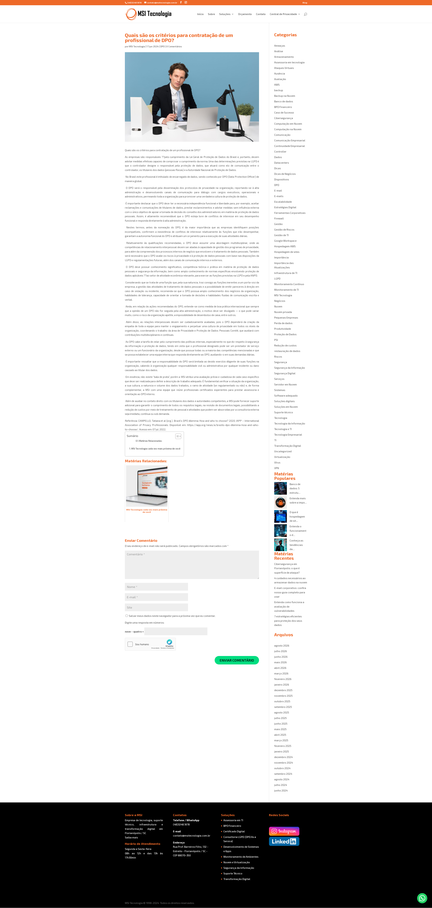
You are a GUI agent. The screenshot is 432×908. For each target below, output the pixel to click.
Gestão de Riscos (284, 229)
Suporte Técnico (232, 873)
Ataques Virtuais (284, 67)
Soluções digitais (284, 401)
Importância (281, 257)
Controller (280, 151)
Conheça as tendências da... (296, 545)
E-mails (278, 196)
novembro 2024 (283, 762)
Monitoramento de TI (286, 289)
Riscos (278, 356)
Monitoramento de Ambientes (240, 856)
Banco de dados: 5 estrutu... (295, 488)
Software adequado (286, 395)
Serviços (279, 378)
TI (275, 440)
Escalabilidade (283, 201)
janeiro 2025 (281, 751)
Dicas (277, 168)
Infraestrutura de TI (285, 272)
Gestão (278, 223)
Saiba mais (131, 837)
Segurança (280, 362)
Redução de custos (285, 345)
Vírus (277, 462)
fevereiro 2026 (282, 678)
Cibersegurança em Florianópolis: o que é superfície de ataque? (287, 568)
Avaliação (280, 79)
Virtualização (282, 456)
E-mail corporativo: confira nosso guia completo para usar (290, 592)
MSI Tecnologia (137, 46)
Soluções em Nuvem (286, 406)
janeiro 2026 (281, 684)
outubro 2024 (282, 768)
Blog (305, 3)
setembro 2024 (283, 773)
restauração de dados (287, 350)
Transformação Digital (287, 445)
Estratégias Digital (285, 207)
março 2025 (281, 740)
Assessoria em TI (233, 820)
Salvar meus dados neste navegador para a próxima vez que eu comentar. (172, 615)
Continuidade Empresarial (289, 145)
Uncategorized (283, 451)
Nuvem (278, 306)
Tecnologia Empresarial (288, 434)
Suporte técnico (283, 412)
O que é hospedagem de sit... (297, 516)
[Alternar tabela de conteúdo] (176, 436)
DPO (162, 46)
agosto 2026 (281, 645)
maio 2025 (280, 729)
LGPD (277, 278)
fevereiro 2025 (282, 745)
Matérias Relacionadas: (150, 440)
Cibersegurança (283, 118)
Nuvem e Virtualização (236, 862)
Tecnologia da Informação (289, 423)
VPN (276, 468)
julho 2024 (280, 784)
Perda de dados (283, 323)
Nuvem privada (283, 311)
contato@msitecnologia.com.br (191, 835)
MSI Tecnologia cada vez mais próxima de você (155, 448)
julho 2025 (280, 718)
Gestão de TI (281, 235)
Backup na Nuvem (284, 95)
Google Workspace (285, 240)
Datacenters (281, 162)
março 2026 (281, 673)
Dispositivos (281, 179)
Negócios (279, 300)
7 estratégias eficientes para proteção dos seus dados (288, 620)
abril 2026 (280, 667)
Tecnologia (280, 417)
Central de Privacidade (283, 14)
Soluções (225, 14)
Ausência (279, 73)
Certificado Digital (234, 831)
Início (200, 14)
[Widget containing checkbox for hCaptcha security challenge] (150, 644)
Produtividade (282, 328)
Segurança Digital (284, 373)
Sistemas (279, 390)
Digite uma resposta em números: (144, 622)
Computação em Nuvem (288, 123)
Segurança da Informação (289, 367)
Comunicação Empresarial (289, 140)
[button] (422, 898)
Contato (261, 14)
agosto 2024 (281, 779)
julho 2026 (280, 651)
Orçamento (245, 14)
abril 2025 (280, 734)
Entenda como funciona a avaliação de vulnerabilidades (289, 606)
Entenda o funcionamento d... (298, 530)
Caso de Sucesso (284, 112)
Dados (278, 157)
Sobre (211, 14)
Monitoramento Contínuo (289, 284)
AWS (277, 84)
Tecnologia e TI (283, 429)
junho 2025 (280, 723)
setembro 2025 (283, 706)
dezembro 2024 (283, 757)
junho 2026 (281, 656)
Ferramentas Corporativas (289, 212)
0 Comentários (174, 46)
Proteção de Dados (285, 334)
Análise (278, 51)
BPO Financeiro (283, 106)
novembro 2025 (283, 695)
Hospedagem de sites (286, 251)
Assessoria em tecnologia (289, 62)
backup (278, 90)
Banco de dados (283, 101)
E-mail (278, 190)
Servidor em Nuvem (285, 384)
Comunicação (282, 134)
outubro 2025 (282, 701)
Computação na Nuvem (288, 129)
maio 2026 (280, 662)
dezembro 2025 (283, 690)
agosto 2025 (281, 712)
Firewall (279, 218)
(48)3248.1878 (181, 824)
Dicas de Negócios (285, 173)
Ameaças (279, 45)
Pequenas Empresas (286, 317)
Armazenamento (284, 56)
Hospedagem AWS (285, 246)
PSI (276, 339)
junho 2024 (281, 790)
